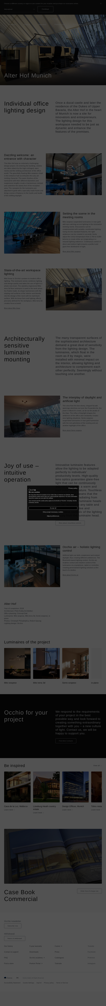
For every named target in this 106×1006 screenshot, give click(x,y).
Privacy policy (72, 488)
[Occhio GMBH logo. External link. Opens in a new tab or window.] (32, 490)
